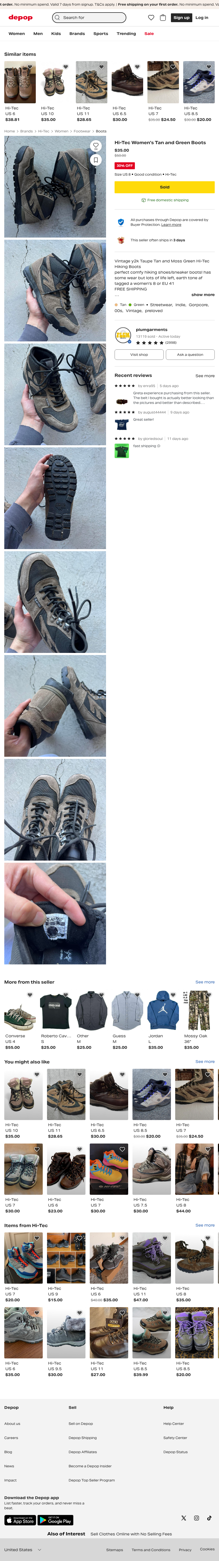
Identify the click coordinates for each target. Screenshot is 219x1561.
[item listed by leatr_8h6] (23, 1258)
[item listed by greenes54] (23, 1169)
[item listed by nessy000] (109, 1094)
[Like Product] (30, 67)
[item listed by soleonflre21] (151, 1332)
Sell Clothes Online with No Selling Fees (131, 1534)
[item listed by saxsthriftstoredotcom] (109, 1332)
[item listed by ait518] (109, 1169)
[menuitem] (16, 33)
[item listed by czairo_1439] (23, 1332)
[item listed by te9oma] (66, 1332)
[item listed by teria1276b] (151, 1258)
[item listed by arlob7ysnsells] (151, 1094)
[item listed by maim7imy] (66, 1169)
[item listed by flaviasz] (194, 1258)
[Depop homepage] (21, 18)
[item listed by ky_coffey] (109, 1258)
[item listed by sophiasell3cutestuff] (194, 1332)
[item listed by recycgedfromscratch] (66, 1258)
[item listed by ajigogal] (194, 1169)
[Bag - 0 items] (163, 17)
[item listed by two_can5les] (194, 1094)
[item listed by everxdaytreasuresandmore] (66, 1094)
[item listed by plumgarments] (20, 1010)
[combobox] (89, 17)
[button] (175, 342)
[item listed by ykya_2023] (151, 1169)
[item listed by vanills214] (23, 1094)
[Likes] (151, 17)
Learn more (171, 225)
